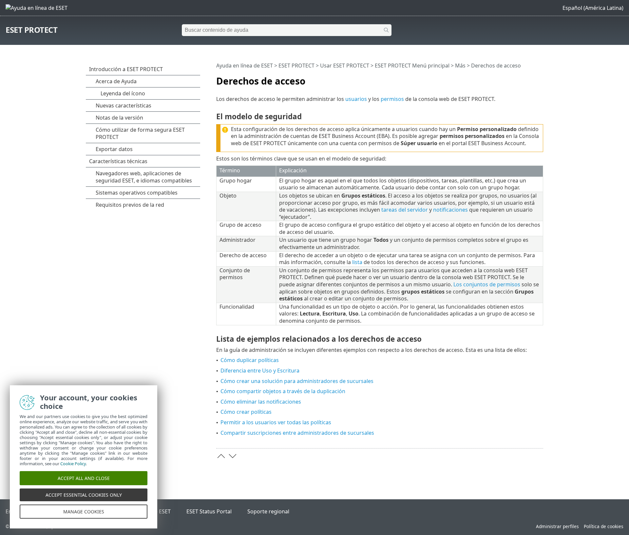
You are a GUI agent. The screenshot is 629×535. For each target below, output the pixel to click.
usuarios (356, 99)
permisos (392, 99)
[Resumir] (539, 78)
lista (357, 262)
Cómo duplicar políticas (249, 360)
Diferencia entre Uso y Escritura (259, 370)
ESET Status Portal (209, 511)
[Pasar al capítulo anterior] (221, 456)
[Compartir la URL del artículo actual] (520, 78)
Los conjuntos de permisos (486, 284)
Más (460, 65)
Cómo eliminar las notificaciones (260, 401)
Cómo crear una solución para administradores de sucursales (296, 381)
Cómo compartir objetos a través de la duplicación (282, 391)
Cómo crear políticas (246, 411)
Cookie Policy (73, 464)
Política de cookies (603, 526)
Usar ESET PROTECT (344, 65)
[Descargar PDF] (529, 78)
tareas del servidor (404, 209)
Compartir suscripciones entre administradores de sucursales (297, 432)
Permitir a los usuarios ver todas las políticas (275, 422)
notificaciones (450, 209)
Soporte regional (268, 511)
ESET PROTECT (31, 29)
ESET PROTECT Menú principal (412, 65)
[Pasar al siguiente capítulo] (233, 456)
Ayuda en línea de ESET (244, 65)
